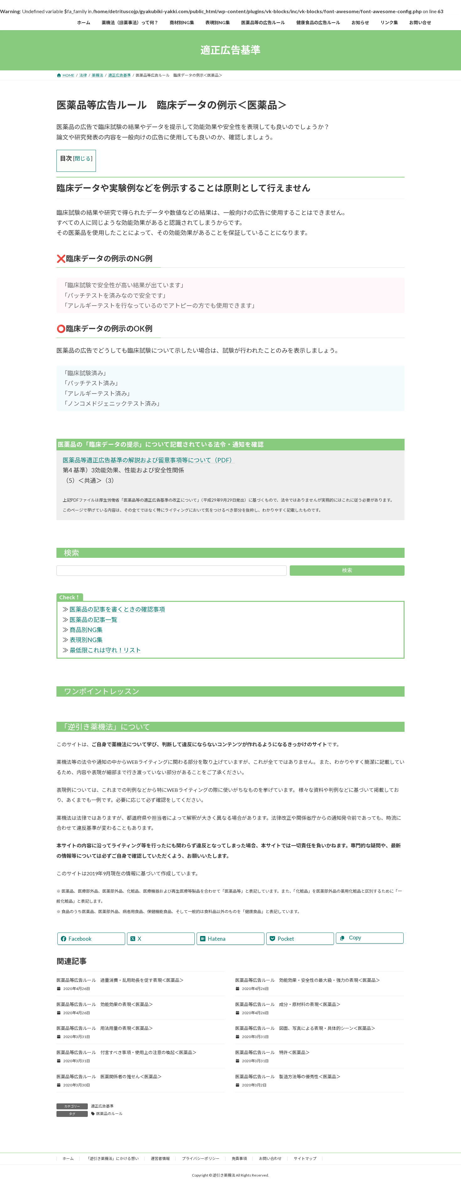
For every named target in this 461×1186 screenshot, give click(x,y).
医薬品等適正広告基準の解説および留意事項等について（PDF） (149, 460)
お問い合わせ (270, 1158)
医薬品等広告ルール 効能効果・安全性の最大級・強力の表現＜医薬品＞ (307, 980)
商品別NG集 (86, 629)
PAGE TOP (444, 1145)
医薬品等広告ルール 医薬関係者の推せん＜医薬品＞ (109, 1076)
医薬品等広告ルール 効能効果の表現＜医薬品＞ (104, 1004)
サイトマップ (305, 1158)
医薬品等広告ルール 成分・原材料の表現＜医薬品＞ (288, 1004)
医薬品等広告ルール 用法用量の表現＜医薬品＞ (104, 1028)
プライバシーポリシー (201, 1158)
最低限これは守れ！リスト (105, 650)
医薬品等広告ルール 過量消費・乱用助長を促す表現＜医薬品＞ (120, 980)
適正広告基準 (102, 1106)
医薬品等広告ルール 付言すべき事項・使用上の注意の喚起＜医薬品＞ (126, 1052)
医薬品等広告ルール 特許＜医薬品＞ (272, 1052)
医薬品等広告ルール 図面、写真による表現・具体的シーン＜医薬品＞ (305, 1028)
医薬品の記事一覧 (93, 619)
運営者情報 (160, 1158)
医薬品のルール (109, 1113)
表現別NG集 (86, 639)
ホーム (68, 1158)
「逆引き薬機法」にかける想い (112, 1158)
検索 (347, 570)
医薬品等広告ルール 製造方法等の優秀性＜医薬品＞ (288, 1076)
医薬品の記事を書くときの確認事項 (117, 609)
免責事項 (239, 1158)
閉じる (83, 158)
